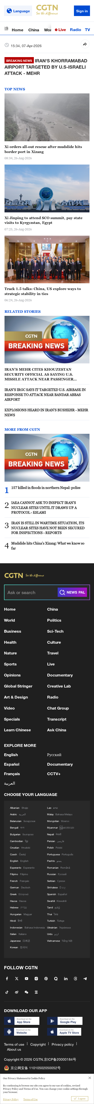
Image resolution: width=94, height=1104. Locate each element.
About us (14, 1049)
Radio (75, 29)
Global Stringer (18, 685)
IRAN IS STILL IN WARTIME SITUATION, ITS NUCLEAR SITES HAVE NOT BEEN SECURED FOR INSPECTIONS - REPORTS (47, 528)
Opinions (12, 674)
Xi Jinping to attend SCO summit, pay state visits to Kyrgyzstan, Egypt (43, 220)
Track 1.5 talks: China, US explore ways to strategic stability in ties (43, 291)
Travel (52, 652)
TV (87, 29)
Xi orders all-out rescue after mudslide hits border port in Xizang (43, 149)
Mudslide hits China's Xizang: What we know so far (47, 545)
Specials (12, 719)
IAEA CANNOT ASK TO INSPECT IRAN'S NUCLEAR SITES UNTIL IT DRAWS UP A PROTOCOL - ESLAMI (44, 507)
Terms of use (14, 1044)
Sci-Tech (55, 631)
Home (17, 29)
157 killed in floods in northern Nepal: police (45, 487)
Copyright (38, 1044)
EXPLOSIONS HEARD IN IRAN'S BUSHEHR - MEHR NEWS (46, 412)
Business (12, 631)
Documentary (60, 674)
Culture (54, 642)
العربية (9, 783)
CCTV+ (54, 773)
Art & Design (16, 697)
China (33, 29)
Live (61, 29)
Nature (10, 652)
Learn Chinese (17, 729)
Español (11, 764)
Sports (10, 663)
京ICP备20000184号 (60, 1059)
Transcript (56, 719)
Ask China (56, 729)
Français (12, 773)
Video (9, 708)
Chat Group (58, 708)
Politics (54, 620)
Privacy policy (63, 1044)
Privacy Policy (11, 1099)
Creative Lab (59, 685)
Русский (54, 754)
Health (10, 642)
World (49, 29)
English (11, 754)
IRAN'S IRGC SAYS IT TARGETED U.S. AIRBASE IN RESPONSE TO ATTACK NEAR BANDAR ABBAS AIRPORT (45, 394)
